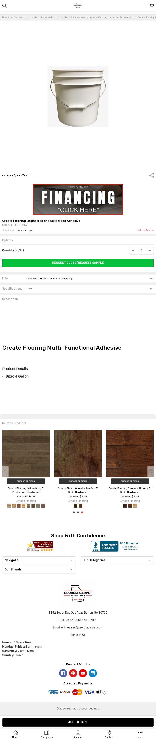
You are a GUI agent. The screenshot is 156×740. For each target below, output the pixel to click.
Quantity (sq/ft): (13, 250)
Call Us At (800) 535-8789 (78, 620)
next (151, 472)
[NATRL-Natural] (31, 506)
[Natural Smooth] (127, 506)
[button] (78, 199)
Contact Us (78, 635)
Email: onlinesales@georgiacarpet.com (78, 627)
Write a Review (146, 230)
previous (4, 472)
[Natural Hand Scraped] (132, 506)
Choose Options (26, 481)
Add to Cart (78, 481)
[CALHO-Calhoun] (21, 506)
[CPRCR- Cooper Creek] (26, 506)
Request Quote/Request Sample (78, 263)
